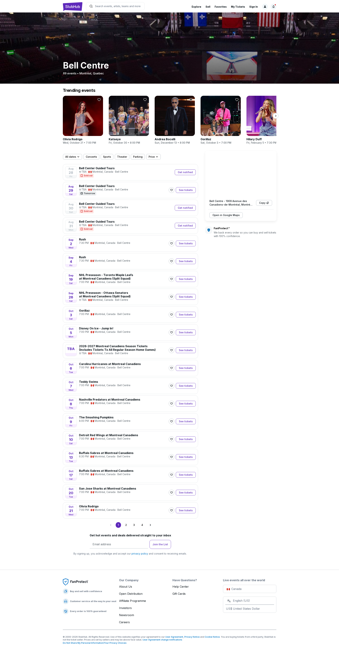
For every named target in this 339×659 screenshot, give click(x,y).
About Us (125, 586)
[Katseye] (128, 120)
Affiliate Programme (132, 601)
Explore (196, 6)
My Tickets (238, 6)
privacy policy (140, 553)
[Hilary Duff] (266, 120)
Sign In (253, 6)
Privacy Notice (192, 637)
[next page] (275, 116)
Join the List (160, 544)
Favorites (221, 6)
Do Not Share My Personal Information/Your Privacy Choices (95, 643)
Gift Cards (179, 593)
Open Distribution (131, 593)
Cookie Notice (212, 637)
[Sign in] (265, 6)
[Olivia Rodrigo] (82, 120)
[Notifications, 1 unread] (273, 6)
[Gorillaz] (220, 120)
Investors (125, 608)
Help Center (180, 586)
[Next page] (150, 525)
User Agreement (174, 637)
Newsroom (126, 615)
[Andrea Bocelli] (174, 120)
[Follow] (171, 190)
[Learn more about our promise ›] (75, 582)
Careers (124, 622)
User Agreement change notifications (162, 639)
